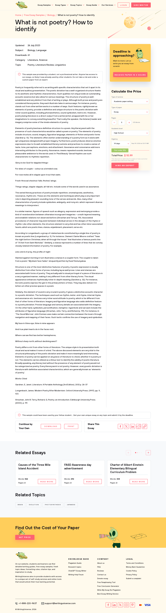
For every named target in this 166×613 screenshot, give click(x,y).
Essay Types (60, 5)
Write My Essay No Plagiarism (108, 590)
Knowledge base (78, 559)
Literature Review (45, 65)
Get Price (25, 537)
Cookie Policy (131, 571)
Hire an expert (124, 165)
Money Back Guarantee (135, 567)
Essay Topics (76, 5)
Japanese (71, 505)
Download (50, 426)
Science (43, 60)
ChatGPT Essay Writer (77, 571)
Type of (116, 108)
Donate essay (102, 578)
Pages (113, 118)
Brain (20, 505)
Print (71, 426)
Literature (33, 60)
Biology (31, 50)
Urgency (114, 139)
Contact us (101, 575)
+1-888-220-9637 (28, 603)
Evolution (34, 505)
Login (123, 5)
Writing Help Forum (75, 575)
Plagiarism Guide (75, 563)
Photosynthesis (53, 505)
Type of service (117, 97)
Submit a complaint (133, 578)
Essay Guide (91, 5)
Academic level (117, 129)
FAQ (99, 567)
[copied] (144, 426)
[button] (135, 452)
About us (100, 563)
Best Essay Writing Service (107, 594)
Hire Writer (141, 5)
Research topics (74, 567)
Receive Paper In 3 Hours (130, 75)
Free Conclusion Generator (108, 586)
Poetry (31, 65)
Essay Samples (44, 5)
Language (41, 50)
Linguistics (60, 65)
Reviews (100, 571)
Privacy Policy (131, 575)
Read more (46, 482)
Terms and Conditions (135, 563)
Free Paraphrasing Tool (106, 582)
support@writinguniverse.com (60, 603)
